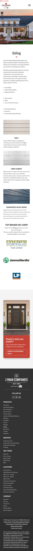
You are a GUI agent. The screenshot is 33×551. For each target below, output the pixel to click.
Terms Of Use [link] (7, 522)
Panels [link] (5, 422)
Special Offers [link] (7, 508)
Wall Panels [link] (6, 460)
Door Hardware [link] (7, 409)
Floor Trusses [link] (7, 456)
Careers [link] (5, 501)
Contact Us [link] (6, 503)
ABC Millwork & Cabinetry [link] (10, 472)
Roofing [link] (5, 425)
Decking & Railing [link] (8, 407)
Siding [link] (5, 427)
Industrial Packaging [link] (9, 445)
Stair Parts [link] (6, 429)
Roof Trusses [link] (7, 458)
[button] (13, 397)
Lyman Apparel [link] (7, 510)
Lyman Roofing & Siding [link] (9, 489)
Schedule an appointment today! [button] (15, 352)
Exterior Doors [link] (7, 411)
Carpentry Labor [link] (7, 441)
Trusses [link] (5, 431)
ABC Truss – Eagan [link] (8, 476)
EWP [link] (4, 462)
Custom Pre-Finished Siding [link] (11, 443)
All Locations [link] (7, 470)
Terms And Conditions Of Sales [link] (20, 522)
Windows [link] (6, 433)
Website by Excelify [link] (16, 528)
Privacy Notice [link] (10, 524)
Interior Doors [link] (7, 414)
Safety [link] (5, 506)
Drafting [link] (5, 447)
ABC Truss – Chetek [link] (8, 474)
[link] (6, 8)
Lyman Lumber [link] (7, 485)
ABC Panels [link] (6, 479)
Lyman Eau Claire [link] (8, 487)
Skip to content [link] (4, 1)
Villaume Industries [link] (8, 492)
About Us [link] (5, 454)
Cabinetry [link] (6, 405)
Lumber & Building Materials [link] (11, 416)
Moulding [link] (6, 420)
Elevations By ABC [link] (8, 483)
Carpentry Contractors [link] (9, 481)
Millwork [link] (5, 418)
